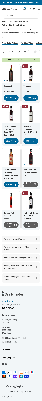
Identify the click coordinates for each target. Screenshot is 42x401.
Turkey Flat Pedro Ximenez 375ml (10, 216)
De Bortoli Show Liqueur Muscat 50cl (30, 173)
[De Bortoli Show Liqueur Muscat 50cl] (31, 157)
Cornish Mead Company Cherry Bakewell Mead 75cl (11, 174)
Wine (10, 22)
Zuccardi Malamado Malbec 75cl (9, 89)
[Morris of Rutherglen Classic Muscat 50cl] (31, 114)
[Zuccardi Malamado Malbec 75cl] (11, 73)
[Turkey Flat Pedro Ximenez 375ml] (11, 200)
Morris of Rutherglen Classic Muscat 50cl (30, 130)
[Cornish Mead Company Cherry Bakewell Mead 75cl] (11, 157)
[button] (24, 8)
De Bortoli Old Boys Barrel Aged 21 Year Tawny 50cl (10, 130)
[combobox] (21, 16)
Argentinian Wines (10, 43)
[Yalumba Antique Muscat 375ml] (31, 73)
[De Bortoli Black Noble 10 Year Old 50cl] (31, 200)
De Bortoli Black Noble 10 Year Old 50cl (30, 216)
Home (4, 22)
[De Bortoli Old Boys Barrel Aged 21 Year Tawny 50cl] (11, 114)
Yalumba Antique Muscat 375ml (30, 89)
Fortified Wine (27, 43)
